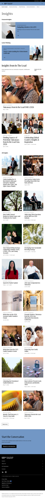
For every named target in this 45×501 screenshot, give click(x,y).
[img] (22, 458)
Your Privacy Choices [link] (6, 481)
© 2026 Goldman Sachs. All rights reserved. (10, 476)
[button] (9, 3)
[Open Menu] (2, 3)
